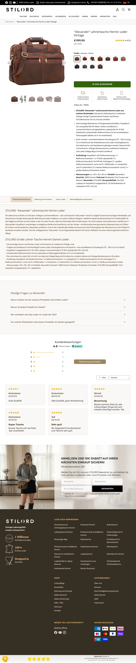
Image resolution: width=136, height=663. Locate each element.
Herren (94, 16)
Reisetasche (85, 539)
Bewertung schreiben (90, 361)
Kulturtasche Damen (89, 547)
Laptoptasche (86, 554)
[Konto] (117, 9)
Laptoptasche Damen (63, 532)
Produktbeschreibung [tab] (21, 199)
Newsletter (58, 587)
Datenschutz (99, 595)
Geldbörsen (60, 16)
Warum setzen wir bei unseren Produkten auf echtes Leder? (40, 300)
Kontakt (57, 611)
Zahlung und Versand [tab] (43, 199)
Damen (85, 16)
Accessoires (74, 16)
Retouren (58, 607)
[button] (120, 40)
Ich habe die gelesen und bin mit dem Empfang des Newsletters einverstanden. (92, 495)
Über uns (98, 583)
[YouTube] (14, 2)
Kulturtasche (112, 525)
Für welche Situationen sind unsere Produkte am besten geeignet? (43, 322)
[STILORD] (20, 9)
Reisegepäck (47, 16)
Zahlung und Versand (63, 591)
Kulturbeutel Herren (62, 568)
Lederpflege (59, 583)
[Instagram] (10, 2)
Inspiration (105, 16)
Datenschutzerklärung (82, 494)
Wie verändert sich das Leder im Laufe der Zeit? (34, 314)
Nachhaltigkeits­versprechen (106, 591)
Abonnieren (107, 489)
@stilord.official (60, 628)
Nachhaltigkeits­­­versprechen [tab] (81, 199)
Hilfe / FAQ (58, 603)
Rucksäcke (34, 16)
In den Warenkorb (102, 84)
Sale (115, 16)
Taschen (23, 16)
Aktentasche (112, 547)
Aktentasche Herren (115, 554)
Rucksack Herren (87, 525)
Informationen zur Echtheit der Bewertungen (101, 660)
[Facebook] (6, 2)
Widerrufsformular (61, 599)
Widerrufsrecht (60, 595)
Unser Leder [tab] (61, 199)
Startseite (9, 22)
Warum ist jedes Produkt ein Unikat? (28, 307)
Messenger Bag (60, 539)
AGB (96, 599)
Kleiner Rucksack (87, 568)
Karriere (97, 587)
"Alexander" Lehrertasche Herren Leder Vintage (36, 22)
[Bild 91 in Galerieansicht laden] (36, 61)
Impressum (99, 603)
